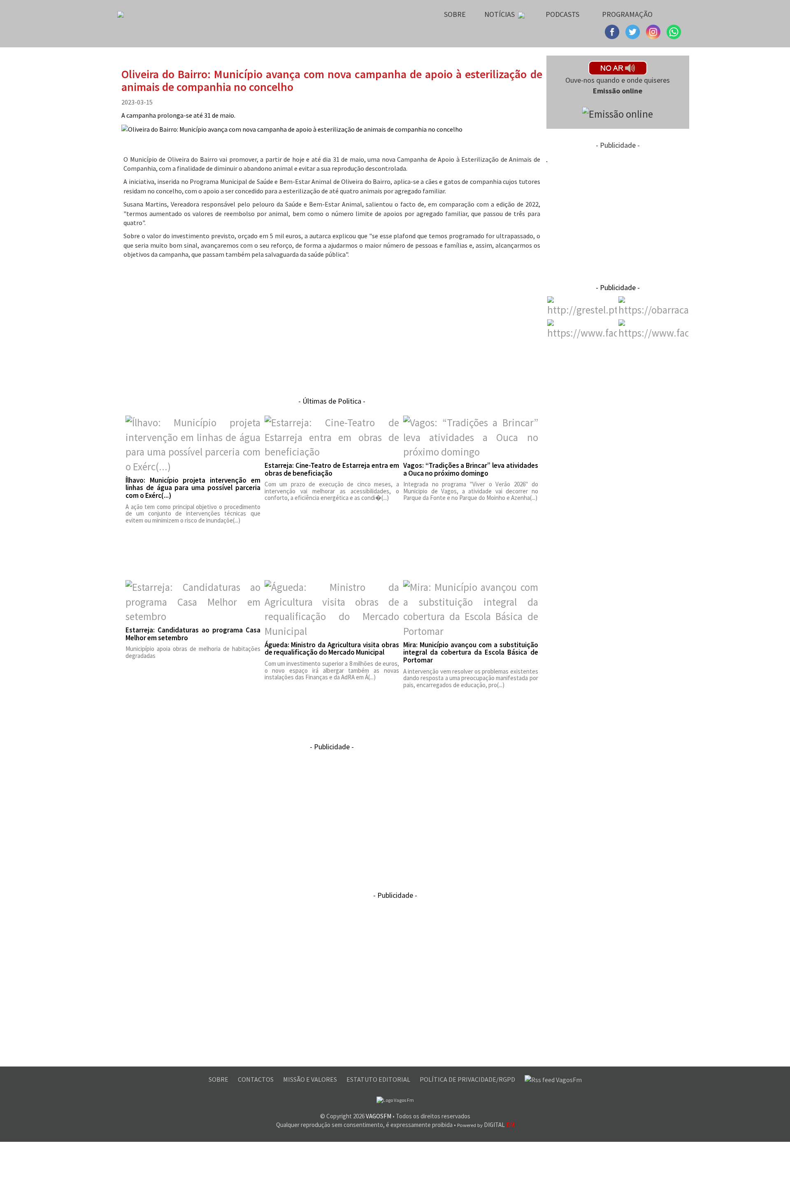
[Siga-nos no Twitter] (654, 30)
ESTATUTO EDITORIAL (378, 1079)
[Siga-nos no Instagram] (633, 30)
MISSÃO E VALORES (310, 1079)
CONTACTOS (256, 1079)
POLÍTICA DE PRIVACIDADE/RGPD (468, 1079)
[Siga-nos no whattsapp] (674, 30)
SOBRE (219, 1079)
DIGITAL (485, 1125)
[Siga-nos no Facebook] (613, 30)
